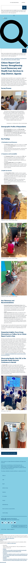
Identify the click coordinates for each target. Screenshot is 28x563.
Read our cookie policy (10, 538)
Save (1, 562)
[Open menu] (14, 15)
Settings (1, 539)
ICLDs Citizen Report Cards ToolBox (9, 453)
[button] (14, 47)
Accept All (5, 539)
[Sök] (24, 7)
